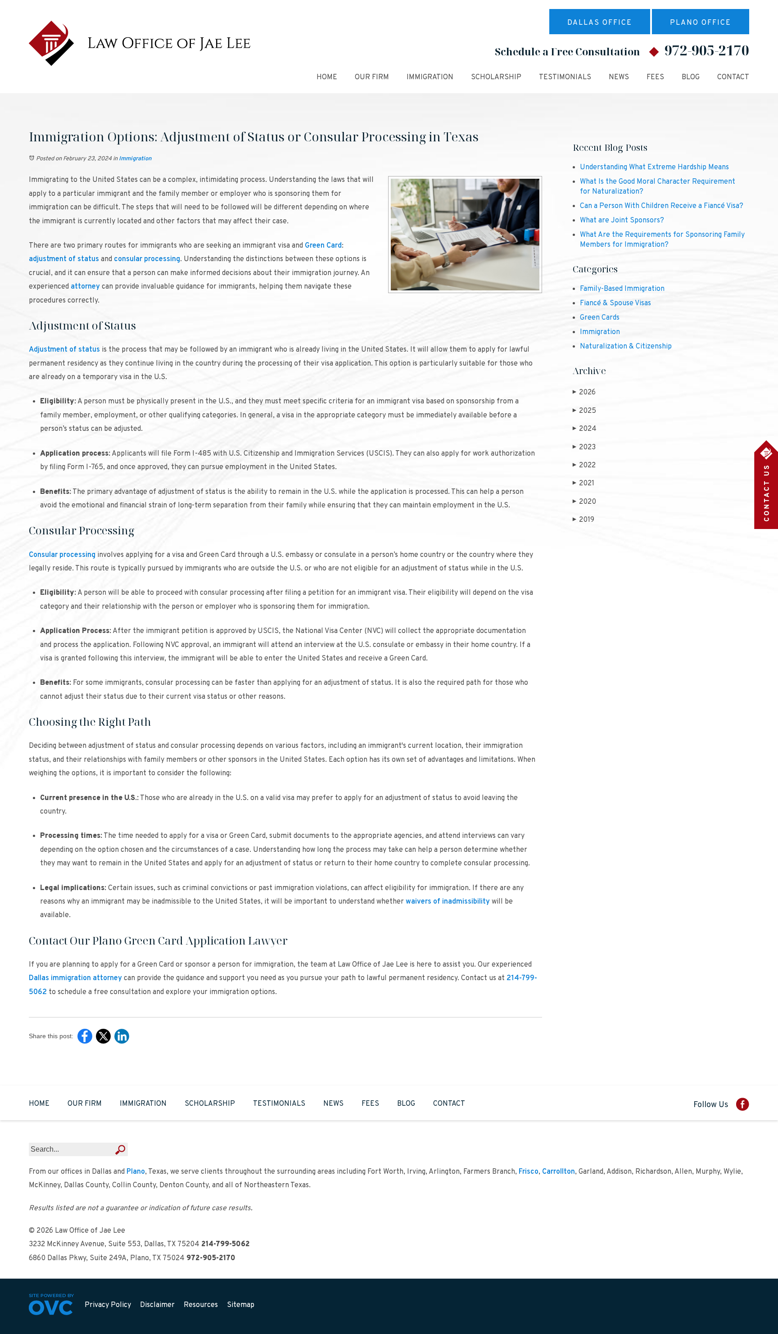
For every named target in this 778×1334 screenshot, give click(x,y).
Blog (691, 77)
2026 (584, 392)
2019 (583, 520)
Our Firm (372, 77)
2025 (584, 411)
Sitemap (240, 1305)
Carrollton (558, 1171)
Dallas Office (599, 22)
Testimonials (565, 77)
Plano (136, 1171)
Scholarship (496, 77)
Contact (733, 77)
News (619, 77)
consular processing (147, 259)
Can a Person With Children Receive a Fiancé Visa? (661, 206)
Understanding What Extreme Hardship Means (654, 167)
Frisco (528, 1171)
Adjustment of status (64, 349)
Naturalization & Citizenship (626, 346)
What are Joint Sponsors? (622, 220)
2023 (584, 447)
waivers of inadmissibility (448, 901)
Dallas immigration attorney (75, 978)
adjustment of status (64, 259)
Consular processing (62, 555)
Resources (201, 1305)
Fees (655, 77)
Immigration (430, 77)
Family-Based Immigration (622, 289)
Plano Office (700, 22)
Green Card (323, 245)
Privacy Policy (108, 1305)
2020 (584, 501)
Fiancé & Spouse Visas (615, 303)
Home (327, 77)
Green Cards (600, 317)
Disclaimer (157, 1305)
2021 (583, 483)
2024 (585, 429)
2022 (584, 465)
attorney (85, 286)
